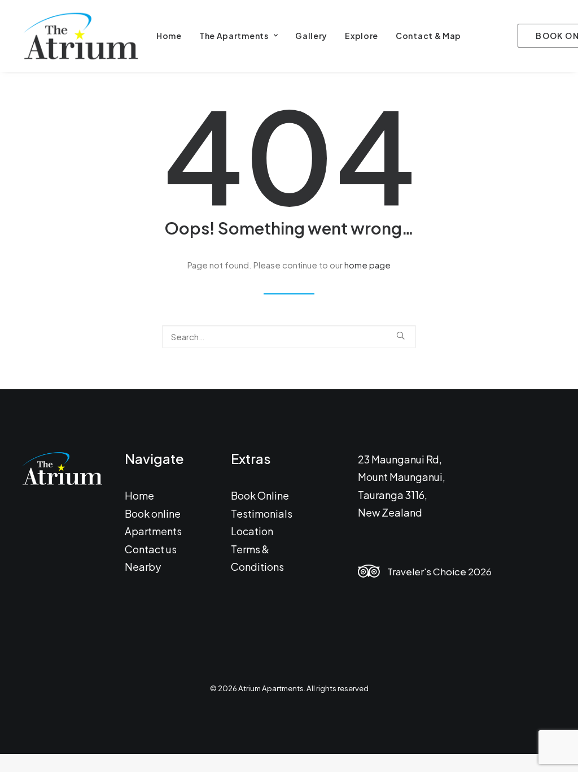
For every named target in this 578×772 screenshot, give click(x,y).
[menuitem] (169, 35)
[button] (400, 335)
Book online (153, 513)
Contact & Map (428, 36)
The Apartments (234, 36)
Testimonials (261, 513)
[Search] (289, 336)
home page (367, 264)
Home (169, 36)
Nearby (143, 566)
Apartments (153, 530)
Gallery (311, 36)
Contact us (151, 549)
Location (252, 530)
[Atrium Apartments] (79, 35)
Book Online (260, 495)
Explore (361, 36)
